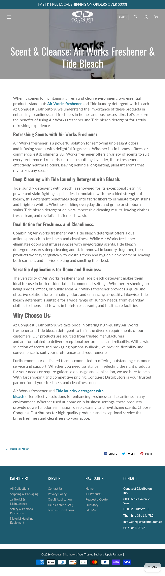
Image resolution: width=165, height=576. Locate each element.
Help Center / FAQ (60, 505)
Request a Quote (97, 499)
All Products (94, 494)
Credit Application (60, 499)
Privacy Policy (57, 494)
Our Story (92, 505)
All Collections (20, 488)
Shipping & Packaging (24, 494)
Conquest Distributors (64, 554)
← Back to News (17, 448)
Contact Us (55, 488)
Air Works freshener (64, 103)
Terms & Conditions (61, 510)
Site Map (91, 510)
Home (90, 488)
